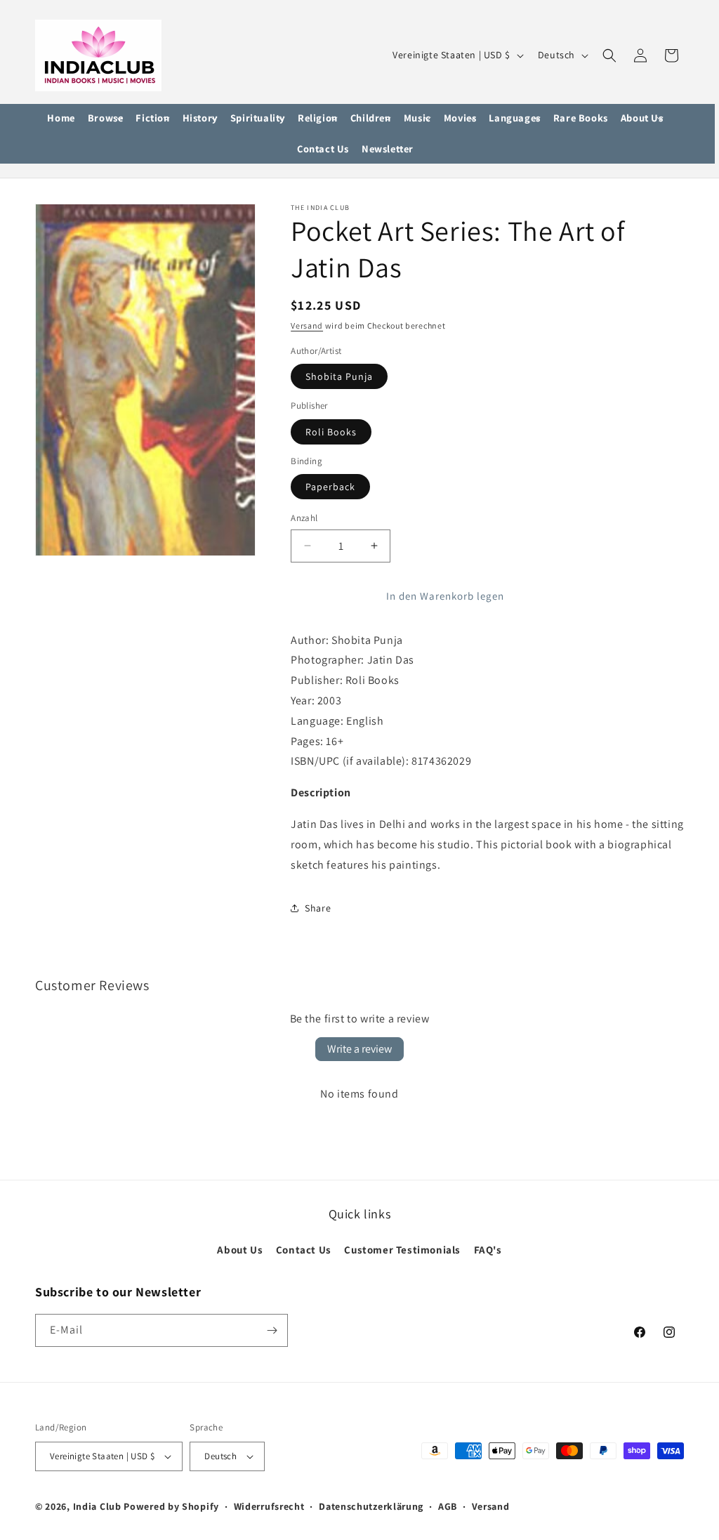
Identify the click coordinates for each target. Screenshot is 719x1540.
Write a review (359, 1048)
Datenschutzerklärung (371, 1506)
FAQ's (488, 1249)
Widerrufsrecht (269, 1506)
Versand (307, 325)
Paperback (330, 486)
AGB (447, 1506)
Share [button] (318, 908)
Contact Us (303, 1249)
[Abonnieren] (271, 1330)
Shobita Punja (339, 376)
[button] (105, 118)
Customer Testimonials (402, 1249)
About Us (240, 1249)
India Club (97, 1506)
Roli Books (331, 432)
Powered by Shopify (171, 1506)
